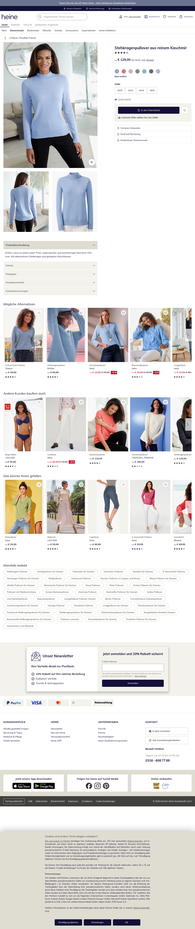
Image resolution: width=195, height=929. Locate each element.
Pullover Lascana (70, 619)
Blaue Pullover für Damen (163, 578)
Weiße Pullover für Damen (21, 585)
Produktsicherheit (15, 282)
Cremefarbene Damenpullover (146, 598)
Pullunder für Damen (83, 571)
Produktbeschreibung (17, 245)
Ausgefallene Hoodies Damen (159, 612)
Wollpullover (55, 578)
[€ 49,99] (108, 507)
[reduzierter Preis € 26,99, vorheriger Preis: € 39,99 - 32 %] (150, 335)
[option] (117, 71)
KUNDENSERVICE (14, 722)
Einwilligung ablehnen (68, 922)
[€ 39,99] (23, 335)
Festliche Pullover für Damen (141, 619)
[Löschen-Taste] (84, 17)
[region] (97, 880)
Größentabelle (124, 99)
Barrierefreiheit (58, 801)
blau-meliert (121, 76)
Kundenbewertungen (17, 291)
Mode (5, 24)
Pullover (14, 38)
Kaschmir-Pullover (113, 571)
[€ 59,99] (23, 424)
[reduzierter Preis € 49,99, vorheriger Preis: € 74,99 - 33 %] (66, 424)
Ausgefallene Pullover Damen (80, 598)
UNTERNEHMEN (108, 722)
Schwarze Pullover (81, 578)
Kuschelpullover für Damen (102, 619)
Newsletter (57, 728)
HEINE (55, 722)
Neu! (4, 30)
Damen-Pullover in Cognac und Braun (120, 578)
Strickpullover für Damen (50, 571)
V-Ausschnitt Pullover (173, 571)
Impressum (73, 801)
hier (114, 856)
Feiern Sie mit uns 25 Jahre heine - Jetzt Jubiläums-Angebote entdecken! (97, 2)
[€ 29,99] (23, 507)
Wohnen (15, 24)
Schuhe (58, 30)
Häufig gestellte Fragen (16, 728)
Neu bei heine (58, 732)
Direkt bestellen (11, 740)
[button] (4, 38)
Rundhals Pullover (28, 38)
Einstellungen (98, 922)
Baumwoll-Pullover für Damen (60, 585)
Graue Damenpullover (57, 592)
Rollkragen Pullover (17, 571)
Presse (101, 732)
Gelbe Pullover (154, 592)
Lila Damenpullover (17, 598)
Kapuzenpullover (46, 598)
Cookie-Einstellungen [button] (105, 801)
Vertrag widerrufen (14, 801)
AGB (30, 801)
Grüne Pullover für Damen (146, 585)
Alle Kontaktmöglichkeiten (166, 740)
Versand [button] (150, 60)
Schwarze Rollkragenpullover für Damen (28, 612)
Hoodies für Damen (143, 571)
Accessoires (72, 30)
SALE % (27, 24)
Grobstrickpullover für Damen (22, 605)
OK (126, 922)
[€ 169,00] (150, 424)
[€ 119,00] (108, 424)
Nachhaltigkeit (106, 736)
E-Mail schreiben (159, 732)
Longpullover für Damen (115, 605)
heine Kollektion (107, 30)
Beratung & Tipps (12, 732)
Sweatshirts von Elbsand (20, 625)
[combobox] (68, 16)
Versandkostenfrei (60, 736)
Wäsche (46, 30)
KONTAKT (151, 722)
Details (9, 265)
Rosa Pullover (93, 585)
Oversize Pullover (87, 592)
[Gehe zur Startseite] (9, 16)
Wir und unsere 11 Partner (57, 841)
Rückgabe (11, 274)
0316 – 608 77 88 (157, 760)
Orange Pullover (56, 605)
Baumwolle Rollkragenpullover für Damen (29, 619)
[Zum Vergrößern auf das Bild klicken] (91, 162)
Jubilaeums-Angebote (46, 24)
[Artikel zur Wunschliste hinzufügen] (184, 110)
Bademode (33, 30)
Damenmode (17, 30)
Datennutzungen (135, 841)
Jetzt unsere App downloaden (33, 778)
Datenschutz (41, 801)
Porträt (102, 728)
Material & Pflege (12, 736)
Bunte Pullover (113, 598)
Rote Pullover (117, 585)
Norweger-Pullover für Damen (23, 578)
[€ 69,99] (66, 335)
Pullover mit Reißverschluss (21, 592)
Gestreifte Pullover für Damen (122, 592)
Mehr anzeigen (140, 676)
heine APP (56, 740)
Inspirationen (89, 30)
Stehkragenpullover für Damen (75, 612)
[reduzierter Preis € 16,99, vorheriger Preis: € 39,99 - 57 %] (108, 335)
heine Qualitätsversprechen (112, 740)
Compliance (87, 801)
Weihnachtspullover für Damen (117, 612)
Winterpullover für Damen (151, 605)
